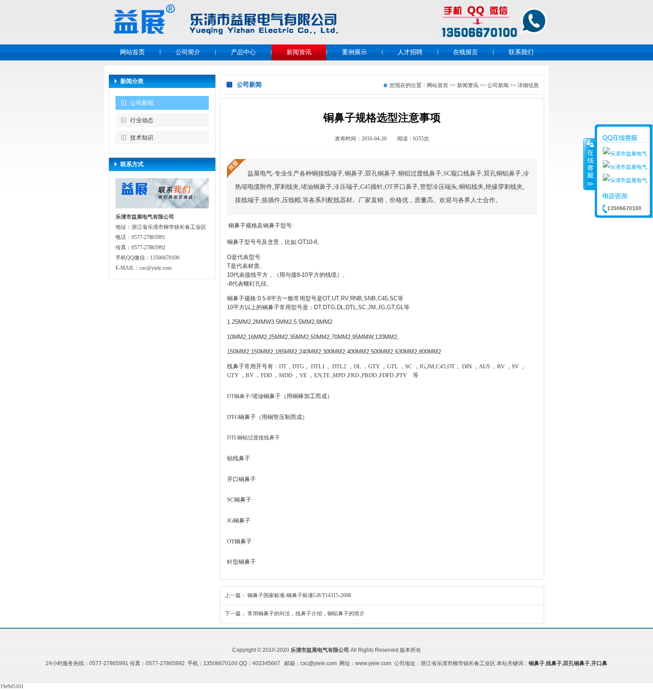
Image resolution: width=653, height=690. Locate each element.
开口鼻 (599, 663)
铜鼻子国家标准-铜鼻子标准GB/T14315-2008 (299, 595)
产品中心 (243, 52)
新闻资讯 (299, 52)
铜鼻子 (537, 663)
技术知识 (141, 137)
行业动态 (141, 120)
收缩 (589, 164)
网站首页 (132, 52)
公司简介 (187, 52)
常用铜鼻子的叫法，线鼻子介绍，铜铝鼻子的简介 (306, 613)
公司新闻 (141, 103)
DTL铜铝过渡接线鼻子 (253, 438)
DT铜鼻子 (238, 396)
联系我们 (521, 52)
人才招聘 (410, 52)
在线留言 (465, 52)
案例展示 (354, 52)
